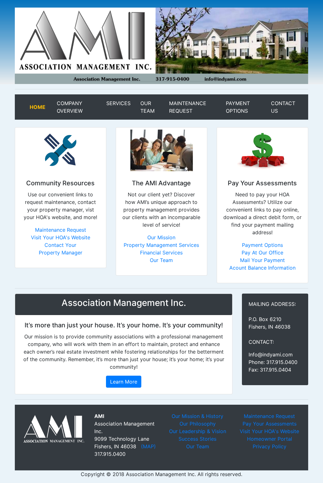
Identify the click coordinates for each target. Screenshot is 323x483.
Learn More (123, 382)
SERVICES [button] (122, 103)
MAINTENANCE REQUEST (193, 107)
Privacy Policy (269, 446)
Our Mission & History (197, 416)
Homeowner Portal (269, 439)
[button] (37, 46)
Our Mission (161, 237)
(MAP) (148, 446)
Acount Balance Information (262, 268)
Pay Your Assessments (270, 423)
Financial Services (161, 252)
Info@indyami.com (271, 354)
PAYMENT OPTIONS (247, 107)
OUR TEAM (153, 107)
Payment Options (262, 245)
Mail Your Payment (262, 260)
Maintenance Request (60, 230)
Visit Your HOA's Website (60, 237)
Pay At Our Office (262, 252)
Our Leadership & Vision (197, 431)
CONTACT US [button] (284, 107)
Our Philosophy (197, 423)
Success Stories (197, 439)
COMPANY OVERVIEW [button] (80, 107)
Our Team (161, 260)
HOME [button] (42, 107)
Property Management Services (161, 245)
